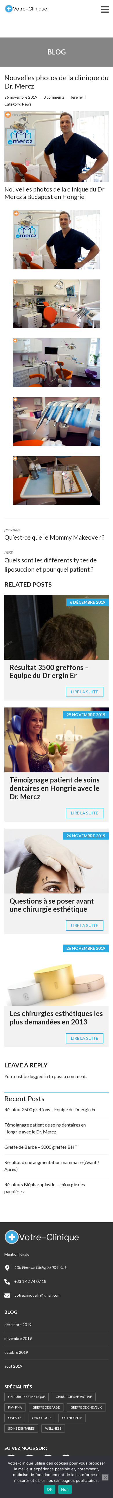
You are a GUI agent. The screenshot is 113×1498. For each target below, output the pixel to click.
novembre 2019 (18, 1338)
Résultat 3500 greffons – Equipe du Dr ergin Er (49, 671)
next (50, 561)
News (26, 104)
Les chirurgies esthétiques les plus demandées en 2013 (56, 1017)
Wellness (53, 1428)
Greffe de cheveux (86, 1407)
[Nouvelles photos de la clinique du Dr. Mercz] (56, 146)
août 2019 (13, 1366)
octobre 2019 (16, 1352)
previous (54, 533)
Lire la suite (84, 691)
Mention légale (16, 1254)
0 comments (53, 97)
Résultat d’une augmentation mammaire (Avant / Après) (51, 1165)
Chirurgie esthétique (26, 1396)
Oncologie (41, 1418)
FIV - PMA (15, 1407)
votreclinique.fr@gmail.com (37, 1295)
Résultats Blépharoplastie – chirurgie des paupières (44, 1188)
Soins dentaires (21, 1428)
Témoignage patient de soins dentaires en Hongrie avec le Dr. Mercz (55, 788)
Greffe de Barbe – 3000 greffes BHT (41, 1147)
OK (49, 1489)
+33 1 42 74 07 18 (30, 1281)
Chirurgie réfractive (74, 1396)
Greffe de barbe (46, 1407)
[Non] (105, 1477)
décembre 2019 (18, 1324)
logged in (39, 1076)
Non (65, 1489)
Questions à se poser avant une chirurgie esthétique (52, 905)
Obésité (14, 1418)
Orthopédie (72, 1418)
